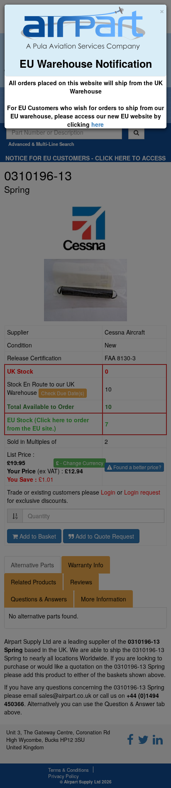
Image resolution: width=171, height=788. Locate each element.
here (97, 124)
